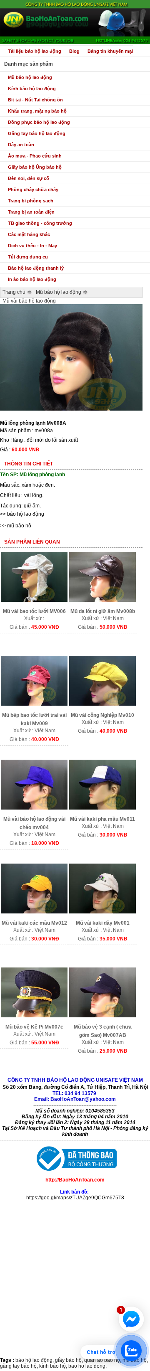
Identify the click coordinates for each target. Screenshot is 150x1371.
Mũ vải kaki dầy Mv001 (103, 923)
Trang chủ (13, 292)
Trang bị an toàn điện (31, 211)
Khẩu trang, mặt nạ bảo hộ (37, 110)
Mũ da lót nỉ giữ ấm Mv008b (102, 611)
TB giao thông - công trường (40, 223)
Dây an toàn (21, 144)
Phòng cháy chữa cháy (33, 189)
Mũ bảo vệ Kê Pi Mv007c (34, 1027)
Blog (74, 51)
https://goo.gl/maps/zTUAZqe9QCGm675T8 (75, 1198)
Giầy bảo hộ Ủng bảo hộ (35, 167)
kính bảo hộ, (53, 1366)
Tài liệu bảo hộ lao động (34, 51)
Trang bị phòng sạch (30, 200)
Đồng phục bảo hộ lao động (39, 122)
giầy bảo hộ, (69, 1360)
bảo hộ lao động (25, 514)
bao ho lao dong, (87, 1366)
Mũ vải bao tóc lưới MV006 (34, 611)
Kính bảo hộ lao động (32, 88)
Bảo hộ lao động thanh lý (36, 268)
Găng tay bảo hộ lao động (36, 133)
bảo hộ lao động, (35, 1360)
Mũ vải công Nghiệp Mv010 (102, 715)
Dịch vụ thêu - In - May (32, 245)
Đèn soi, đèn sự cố (28, 178)
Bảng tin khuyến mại (110, 51)
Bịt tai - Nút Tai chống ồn (35, 99)
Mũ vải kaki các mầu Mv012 (34, 923)
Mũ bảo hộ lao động (30, 77)
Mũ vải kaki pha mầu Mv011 (102, 819)
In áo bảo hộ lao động (32, 279)
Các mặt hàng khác (29, 234)
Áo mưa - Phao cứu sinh (35, 155)
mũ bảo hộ (19, 526)
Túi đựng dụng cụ (28, 256)
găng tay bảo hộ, (19, 1366)
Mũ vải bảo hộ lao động (29, 301)
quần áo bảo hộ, (103, 1360)
